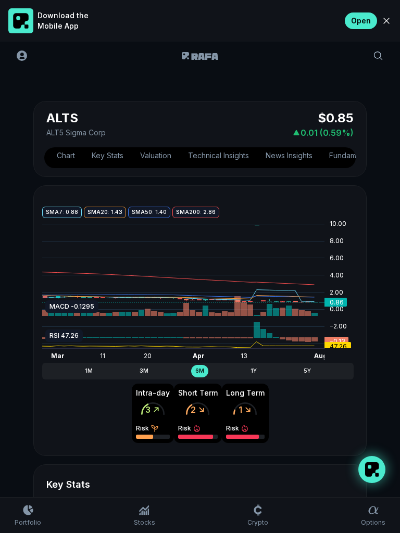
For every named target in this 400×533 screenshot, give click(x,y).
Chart (66, 155)
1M (89, 370)
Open (361, 20)
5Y (307, 370)
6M (199, 370)
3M (144, 370)
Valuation (155, 155)
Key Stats (107, 155)
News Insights (289, 155)
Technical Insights (218, 155)
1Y (254, 370)
